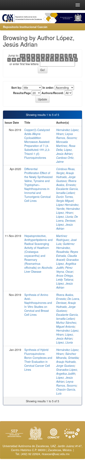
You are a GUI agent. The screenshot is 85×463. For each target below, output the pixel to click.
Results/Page (22, 93)
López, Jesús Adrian (64, 152)
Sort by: (16, 88)
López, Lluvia (64, 217)
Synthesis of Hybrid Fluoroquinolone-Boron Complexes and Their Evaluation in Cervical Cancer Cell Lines (38, 360)
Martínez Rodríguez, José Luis (66, 240)
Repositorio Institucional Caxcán (25, 27)
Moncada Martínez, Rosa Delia (65, 146)
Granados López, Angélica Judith (67, 264)
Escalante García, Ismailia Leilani (67, 191)
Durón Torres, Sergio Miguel (65, 199)
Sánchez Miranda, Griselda (67, 356)
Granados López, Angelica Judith (67, 371)
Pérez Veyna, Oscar (64, 269)
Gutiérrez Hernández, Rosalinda (65, 248)
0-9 (22, 55)
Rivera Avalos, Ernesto (66, 183)
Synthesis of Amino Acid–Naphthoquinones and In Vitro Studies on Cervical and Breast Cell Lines (38, 305)
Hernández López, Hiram (68, 211)
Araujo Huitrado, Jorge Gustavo (66, 177)
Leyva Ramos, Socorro (66, 136)
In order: (48, 88)
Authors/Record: (53, 93)
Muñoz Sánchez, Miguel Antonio (66, 324)
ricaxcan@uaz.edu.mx (56, 454)
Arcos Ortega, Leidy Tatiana (65, 277)
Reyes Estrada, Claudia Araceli (67, 256)
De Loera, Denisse (67, 218)
